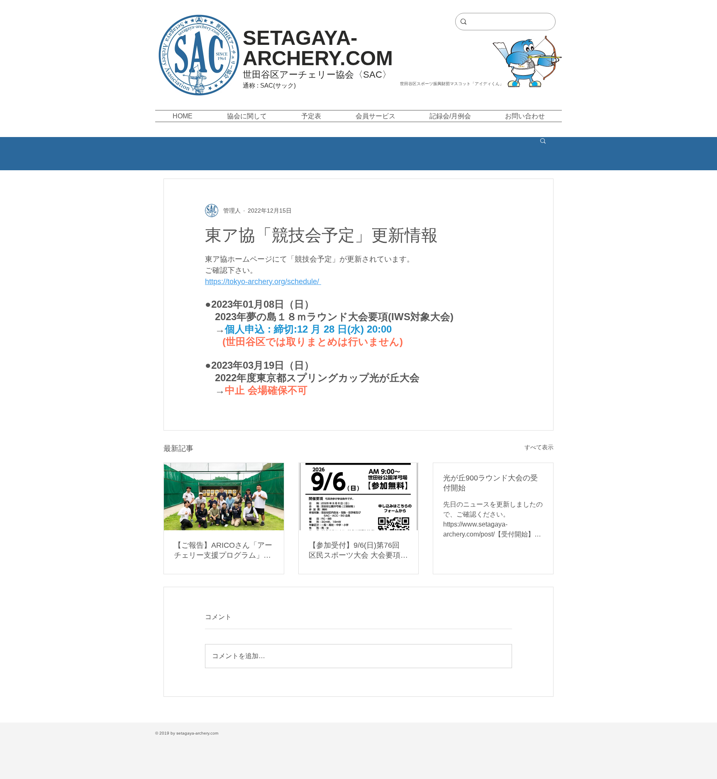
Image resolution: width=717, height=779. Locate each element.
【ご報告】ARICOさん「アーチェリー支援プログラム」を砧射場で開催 (223, 550)
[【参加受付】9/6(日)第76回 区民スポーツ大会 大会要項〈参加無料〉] (359, 496)
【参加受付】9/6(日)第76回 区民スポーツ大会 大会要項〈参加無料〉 (354, 550)
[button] (247, 116)
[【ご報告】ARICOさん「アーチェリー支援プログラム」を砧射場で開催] (224, 496)
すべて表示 (539, 447)
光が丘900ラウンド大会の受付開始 (490, 483)
